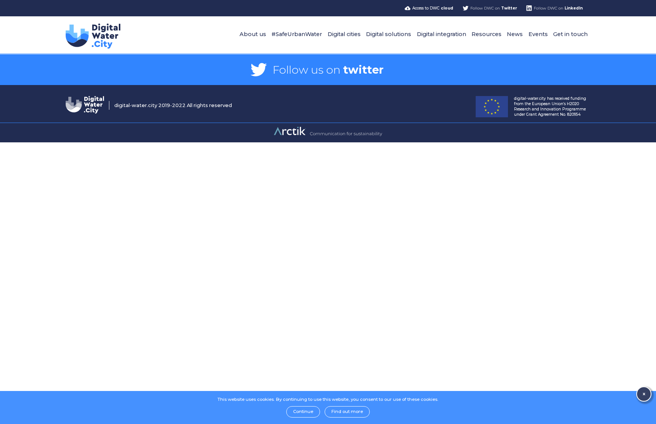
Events (538, 34)
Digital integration (441, 34)
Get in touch (570, 34)
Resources (486, 34)
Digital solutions (388, 34)
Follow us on (328, 69)
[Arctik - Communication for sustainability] (328, 135)
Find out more (347, 411)
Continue (303, 411)
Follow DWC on (493, 8)
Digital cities (344, 34)
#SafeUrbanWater (296, 34)
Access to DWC (432, 8)
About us (253, 34)
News (515, 34)
